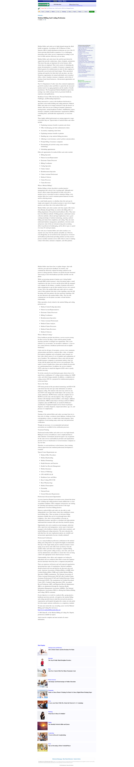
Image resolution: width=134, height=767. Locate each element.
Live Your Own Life (82, 65)
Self (79, 47)
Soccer (49, 743)
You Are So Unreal (81, 51)
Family (74, 11)
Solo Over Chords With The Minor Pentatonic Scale (62, 671)
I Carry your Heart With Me (55, 703)
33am (80, 54)
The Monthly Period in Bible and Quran (58, 724)
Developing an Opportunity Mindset (84, 55)
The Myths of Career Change (83, 52)
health (45, 762)
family (49, 762)
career (51, 762)
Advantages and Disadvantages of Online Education (62, 681)
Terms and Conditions (70, 765)
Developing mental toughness (84, 83)
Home (70, 11)
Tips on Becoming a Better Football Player (59, 745)
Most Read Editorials (68, 759)
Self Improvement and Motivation (55, 647)
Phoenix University (52, 679)
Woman (91, 11)
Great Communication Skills (83, 60)
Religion (50, 722)
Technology (64, 11)
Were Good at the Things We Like (84, 71)
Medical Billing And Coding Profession (51, 18)
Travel (42, 11)
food (67, 762)
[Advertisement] (50, 33)
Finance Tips (43, 8)
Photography (51, 690)
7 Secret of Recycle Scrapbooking (57, 735)
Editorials (40, 15)
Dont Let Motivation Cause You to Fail (85, 57)
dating (53, 762)
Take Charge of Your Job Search (84, 62)
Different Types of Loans (74, 4)
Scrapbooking (51, 733)
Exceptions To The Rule (82, 56)
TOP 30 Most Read (57, 4)
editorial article (40, 762)
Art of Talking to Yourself (83, 58)
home (47, 762)
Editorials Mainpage (57, 759)
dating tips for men (82, 84)
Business (80, 11)
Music (49, 669)
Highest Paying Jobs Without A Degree (86, 86)
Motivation (50, 658)
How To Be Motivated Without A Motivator (86, 66)
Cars (58, 11)
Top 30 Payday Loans (50, 8)
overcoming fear (82, 85)
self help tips (63, 761)
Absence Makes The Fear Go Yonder (85, 67)
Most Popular (41, 645)
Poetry (49, 701)
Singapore (55, 0)
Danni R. (41, 19)
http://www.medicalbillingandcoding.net (49, 610)
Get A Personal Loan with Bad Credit (75, 5)
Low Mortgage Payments (69, 8)
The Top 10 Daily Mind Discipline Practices (59, 660)
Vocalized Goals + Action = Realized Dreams (86, 61)
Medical (53, 11)
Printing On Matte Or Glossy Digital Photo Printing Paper (76, 692)
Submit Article (77, 759)
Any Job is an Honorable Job (83, 46)
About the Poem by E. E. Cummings (73, 703)
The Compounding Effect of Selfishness (85, 68)
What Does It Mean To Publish (56, 713)
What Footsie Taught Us (82, 72)
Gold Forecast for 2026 (59, 8)
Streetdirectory (64, 765)
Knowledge (82, 47)
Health (47, 11)
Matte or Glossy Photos (54, 692)
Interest (86, 11)
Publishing (50, 711)
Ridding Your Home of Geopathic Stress (85, 50)
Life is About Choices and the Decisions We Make (61, 649)
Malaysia (64, 0)
